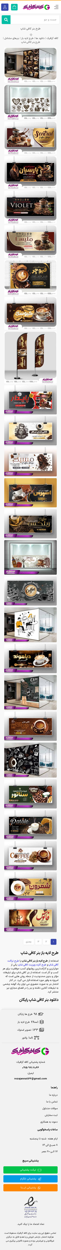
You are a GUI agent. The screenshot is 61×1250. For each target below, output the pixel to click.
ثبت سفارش (51, 1115)
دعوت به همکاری (49, 1122)
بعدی (29, 942)
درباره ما (53, 1095)
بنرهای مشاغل (11, 38)
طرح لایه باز (27, 38)
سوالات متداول (50, 1108)
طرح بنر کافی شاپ (30, 29)
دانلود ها (40, 38)
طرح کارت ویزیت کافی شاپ (32, 965)
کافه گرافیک (52, 38)
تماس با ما (52, 1102)
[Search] (6, 19)
